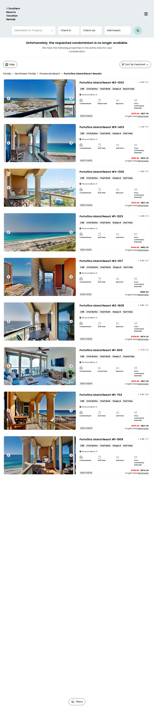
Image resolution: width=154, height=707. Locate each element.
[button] (138, 30)
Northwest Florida (25, 73)
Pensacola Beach (50, 73)
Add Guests (113, 30)
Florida (7, 73)
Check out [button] (89, 30)
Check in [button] (66, 30)
